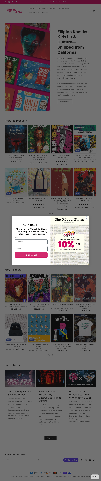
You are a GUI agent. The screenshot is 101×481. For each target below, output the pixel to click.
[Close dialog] (86, 218)
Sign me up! (31, 255)
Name (17, 238)
